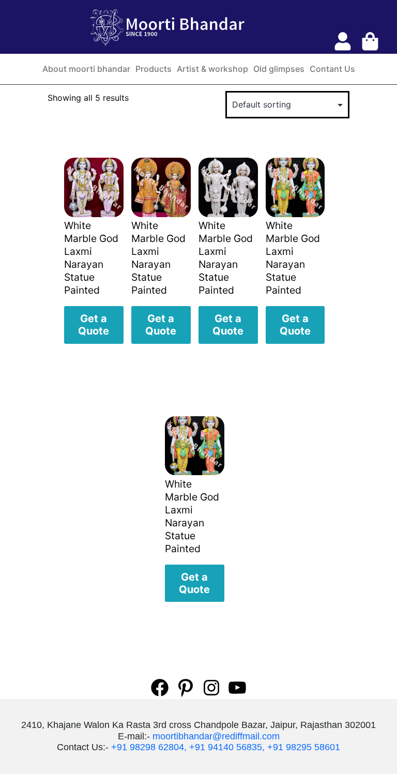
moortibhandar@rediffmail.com (216, 736)
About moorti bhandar (86, 69)
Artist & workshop (212, 69)
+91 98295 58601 (303, 747)
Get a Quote (93, 324)
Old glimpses (278, 69)
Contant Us (332, 69)
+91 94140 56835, (227, 747)
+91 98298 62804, (149, 747)
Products (153, 69)
